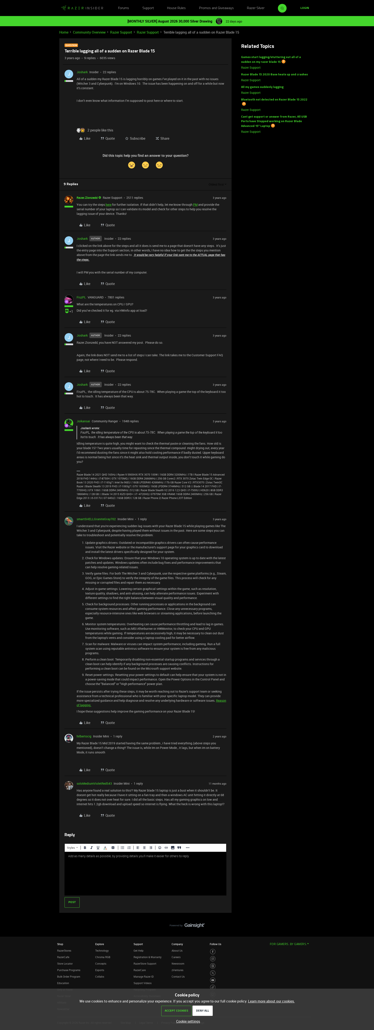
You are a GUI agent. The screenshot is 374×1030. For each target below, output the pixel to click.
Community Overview (89, 32)
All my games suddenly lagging (262, 87)
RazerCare (140, 970)
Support (148, 8)
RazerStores (64, 950)
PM (195, 204)
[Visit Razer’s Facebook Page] (213, 952)
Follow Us (215, 944)
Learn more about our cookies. (271, 1001)
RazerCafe (63, 957)
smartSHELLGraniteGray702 (96, 519)
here (108, 204)
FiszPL (81, 297)
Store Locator (65, 963)
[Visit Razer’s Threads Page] (213, 966)
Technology (102, 950)
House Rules (176, 8)
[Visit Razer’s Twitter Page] (213, 973)
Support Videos (143, 983)
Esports (99, 970)
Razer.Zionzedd (87, 198)
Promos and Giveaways (216, 8)
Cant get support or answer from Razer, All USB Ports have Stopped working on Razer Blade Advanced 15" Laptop (274, 121)
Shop (60, 944)
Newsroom (178, 963)
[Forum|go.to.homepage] (82, 8)
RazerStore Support (145, 963)
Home (63, 32)
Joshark (82, 72)
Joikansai (83, 421)
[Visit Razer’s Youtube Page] (213, 980)
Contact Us (178, 976)
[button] (305, 8)
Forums (123, 8)
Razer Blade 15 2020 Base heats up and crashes (274, 74)
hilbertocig (84, 736)
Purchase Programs (68, 970)
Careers (176, 957)
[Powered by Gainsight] (187, 926)
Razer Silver (255, 8)
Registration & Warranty (147, 957)
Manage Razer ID (144, 976)
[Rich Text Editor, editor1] (145, 873)
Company (177, 944)
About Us (177, 950)
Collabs (99, 976)
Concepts (100, 963)
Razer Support (121, 32)
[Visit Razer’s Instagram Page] (213, 959)
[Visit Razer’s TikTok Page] (213, 987)
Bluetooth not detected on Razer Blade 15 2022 (274, 99)
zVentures (177, 970)
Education (63, 983)
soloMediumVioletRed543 (94, 783)
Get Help (138, 950)
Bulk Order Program (68, 976)
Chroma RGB (102, 957)
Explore (99, 944)
